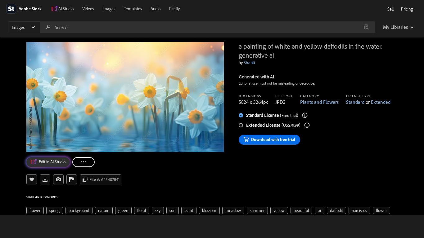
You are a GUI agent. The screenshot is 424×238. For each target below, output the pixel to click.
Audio (155, 8)
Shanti (249, 62)
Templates (133, 8)
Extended (380, 102)
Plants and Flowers (319, 102)
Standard (355, 102)
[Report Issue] (71, 179)
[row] (35, 210)
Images (108, 8)
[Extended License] (307, 125)
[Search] (48, 27)
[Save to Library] (31, 179)
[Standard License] (305, 115)
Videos (88, 8)
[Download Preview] (45, 179)
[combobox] (207, 27)
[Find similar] (366, 27)
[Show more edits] (83, 162)
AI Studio (66, 8)
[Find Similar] (58, 179)
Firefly (174, 8)
